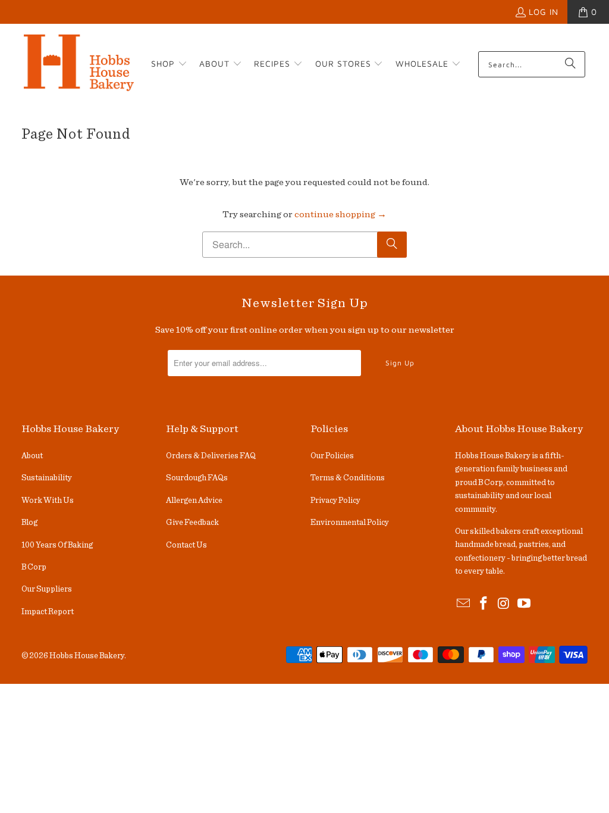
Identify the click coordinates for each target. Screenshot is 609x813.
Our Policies (332, 456)
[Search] (570, 64)
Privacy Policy (335, 500)
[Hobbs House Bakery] (79, 64)
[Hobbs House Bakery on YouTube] (524, 604)
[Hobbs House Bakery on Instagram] (504, 604)
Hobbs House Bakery (86, 656)
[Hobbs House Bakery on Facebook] (484, 604)
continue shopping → (340, 214)
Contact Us (186, 545)
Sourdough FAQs (197, 478)
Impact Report (47, 612)
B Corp (33, 567)
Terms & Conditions (347, 478)
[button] (169, 64)
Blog (29, 522)
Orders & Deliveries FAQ (211, 456)
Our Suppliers (46, 589)
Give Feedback (192, 522)
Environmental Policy (349, 522)
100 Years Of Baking (57, 545)
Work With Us (47, 500)
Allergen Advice (194, 500)
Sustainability (46, 478)
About (32, 456)
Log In (543, 12)
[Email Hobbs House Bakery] (464, 604)
